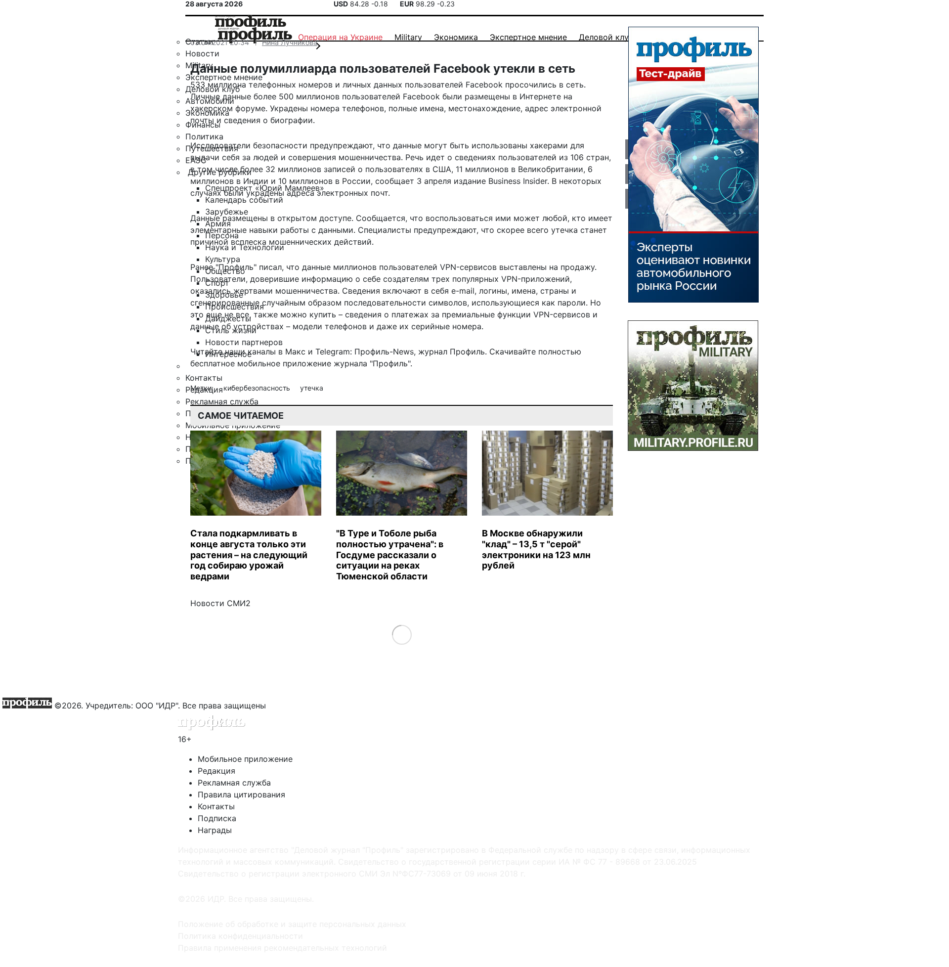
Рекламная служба (234, 783)
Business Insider (517, 181)
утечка (311, 388)
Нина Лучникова (289, 42)
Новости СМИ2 (220, 603)
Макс (295, 351)
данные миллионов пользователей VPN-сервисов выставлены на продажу (448, 267)
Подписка (217, 818)
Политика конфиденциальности (240, 936)
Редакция (216, 771)
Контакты (216, 806)
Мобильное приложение (245, 759)
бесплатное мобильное (235, 363)
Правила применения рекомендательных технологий (282, 948)
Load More (401, 634)
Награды (215, 830)
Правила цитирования (241, 794)
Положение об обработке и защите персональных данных (292, 924)
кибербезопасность (257, 388)
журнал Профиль (451, 351)
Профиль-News (384, 351)
